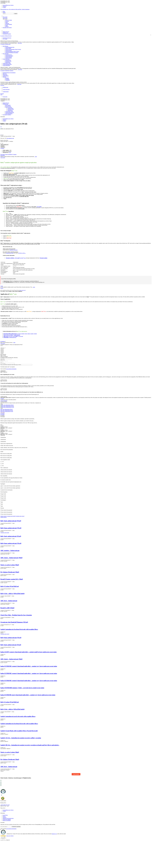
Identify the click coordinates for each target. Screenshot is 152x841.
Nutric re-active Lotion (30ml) (9, 565)
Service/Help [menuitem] (7, 5)
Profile (6, 22)
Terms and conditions (7, 819)
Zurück (1, 288)
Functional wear (8, 61)
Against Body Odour (7, 63)
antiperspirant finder (9, 253)
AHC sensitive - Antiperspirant (9, 550)
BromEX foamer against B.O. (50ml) (11, 579)
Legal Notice (5, 815)
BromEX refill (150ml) (7, 608)
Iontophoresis (7, 62)
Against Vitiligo (8, 48)
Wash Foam (5, 74)
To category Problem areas (5, 44)
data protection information (11, 368)
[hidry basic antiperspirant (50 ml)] (7, 406)
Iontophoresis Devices (7, 37)
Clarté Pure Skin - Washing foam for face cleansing (16, 615)
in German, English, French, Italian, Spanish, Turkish (20, 333)
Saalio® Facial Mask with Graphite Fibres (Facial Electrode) (19, 731)
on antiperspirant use (9, 337)
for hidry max (16, 257)
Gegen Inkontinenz (6, 65)
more (36, 156)
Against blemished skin (7, 64)
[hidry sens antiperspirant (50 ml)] (6, 404)
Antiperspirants (8, 60)
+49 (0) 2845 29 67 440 (4, 804)
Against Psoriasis (8, 50)
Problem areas (5, 104)
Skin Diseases (5, 46)
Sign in (6, 20)
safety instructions (22, 290)
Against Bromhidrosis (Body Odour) (12, 51)
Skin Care (5, 73)
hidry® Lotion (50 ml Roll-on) (9, 586)
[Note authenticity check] (5, 347)
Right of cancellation (7, 820)
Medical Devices (6, 102)
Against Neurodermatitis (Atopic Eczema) (13, 49)
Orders (6, 25)
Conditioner (7, 80)
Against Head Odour (9, 55)
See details (2, 413)
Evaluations (10, 154)
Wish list (6, 26)
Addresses (7, 23)
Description (2, 154)
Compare (2, 145)
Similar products (3, 516)
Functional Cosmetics (7, 114)
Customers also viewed (20, 516)
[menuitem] (77, 5)
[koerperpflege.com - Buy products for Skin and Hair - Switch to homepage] (14, 9)
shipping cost (54, 833)
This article (2, 412)
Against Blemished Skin (9, 47)
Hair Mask (7, 79)
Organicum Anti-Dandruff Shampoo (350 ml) (14, 622)
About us (4, 6)
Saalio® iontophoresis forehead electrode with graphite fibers (19, 629)
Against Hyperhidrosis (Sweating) (11, 52)
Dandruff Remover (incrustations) (9, 72)
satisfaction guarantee (14, 249)
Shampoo (7, 77)
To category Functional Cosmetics (6, 70)
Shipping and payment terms (8, 818)
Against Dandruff (8, 56)
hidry (10, 152)
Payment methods (8, 24)
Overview (7, 21)
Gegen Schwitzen (6, 58)
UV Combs (5, 38)
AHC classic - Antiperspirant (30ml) (11, 557)
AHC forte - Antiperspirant (8, 600)
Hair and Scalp (5, 53)
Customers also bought (11, 516)
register (10, 20)
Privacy (4, 816)
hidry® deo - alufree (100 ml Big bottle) (12, 593)
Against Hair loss (8, 54)
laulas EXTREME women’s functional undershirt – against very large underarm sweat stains (28, 666)
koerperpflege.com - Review (8, 5)
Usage (6, 154)
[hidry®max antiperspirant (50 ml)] (7, 407)
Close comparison (3, 400)
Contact (4, 7)
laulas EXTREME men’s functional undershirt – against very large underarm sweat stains (27, 695)
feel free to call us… (22, 253)
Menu (4, 11)
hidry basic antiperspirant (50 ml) (6, 410)
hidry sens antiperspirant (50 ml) (6, 409)
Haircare (4, 76)
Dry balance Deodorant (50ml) (9, 572)
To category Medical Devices (5, 35)
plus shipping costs (10, 138)
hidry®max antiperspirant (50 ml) (6, 411)
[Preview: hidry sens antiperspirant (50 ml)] (0, 127)
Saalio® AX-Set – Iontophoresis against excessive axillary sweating (20, 738)
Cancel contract (76, 774)
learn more (20, 43)
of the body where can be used (13, 336)
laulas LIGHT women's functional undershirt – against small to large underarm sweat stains (28, 652)
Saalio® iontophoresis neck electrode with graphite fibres (17, 716)
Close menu (5, 17)
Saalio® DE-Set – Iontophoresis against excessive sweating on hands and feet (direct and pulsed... (29, 745)
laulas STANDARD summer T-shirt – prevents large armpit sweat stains (22, 688)
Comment (2, 148)
